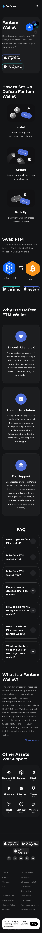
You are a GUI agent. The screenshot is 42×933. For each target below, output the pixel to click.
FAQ (4, 886)
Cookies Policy (8, 905)
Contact (5, 882)
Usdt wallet (26, 900)
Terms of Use (8, 896)
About (5, 873)
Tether (33, 794)
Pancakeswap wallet (30, 905)
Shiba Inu (21, 794)
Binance (21, 778)
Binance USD (8, 778)
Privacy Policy (8, 900)
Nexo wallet (26, 886)
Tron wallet (26, 891)
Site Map (6, 910)
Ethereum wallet (28, 882)
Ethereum (9, 794)
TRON (9, 810)
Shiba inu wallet (28, 910)
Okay (34, 924)
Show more (31, 740)
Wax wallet (26, 877)
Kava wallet (26, 896)
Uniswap (33, 810)
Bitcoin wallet (27, 873)
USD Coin (21, 810)
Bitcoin (33, 778)
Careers (5, 877)
